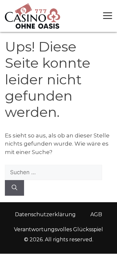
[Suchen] (14, 188)
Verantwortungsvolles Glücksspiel (58, 229)
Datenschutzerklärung (45, 214)
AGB (96, 214)
